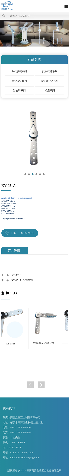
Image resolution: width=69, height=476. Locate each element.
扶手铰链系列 (49, 71)
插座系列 (50, 90)
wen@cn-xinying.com (21, 452)
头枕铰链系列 (19, 71)
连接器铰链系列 (49, 81)
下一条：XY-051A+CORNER (17, 280)
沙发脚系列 (19, 90)
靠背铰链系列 (19, 81)
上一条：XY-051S (11, 275)
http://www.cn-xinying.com (24, 457)
